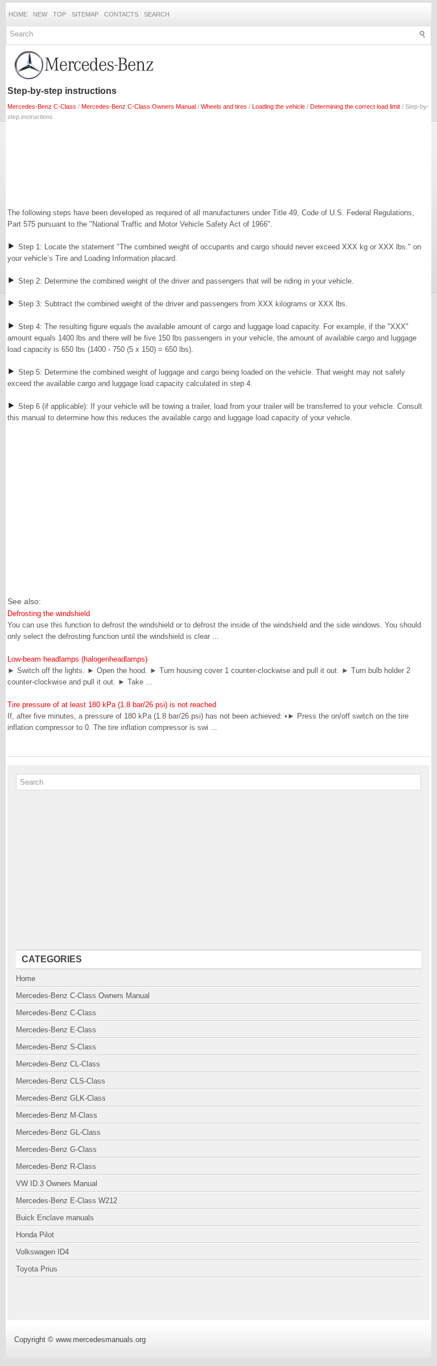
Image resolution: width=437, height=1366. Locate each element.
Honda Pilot (35, 1234)
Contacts (121, 14)
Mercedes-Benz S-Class (56, 1047)
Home (18, 14)
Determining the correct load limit (355, 106)
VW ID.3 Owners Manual (56, 1183)
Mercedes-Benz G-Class (56, 1149)
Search (157, 14)
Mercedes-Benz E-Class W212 (66, 1200)
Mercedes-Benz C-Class (41, 106)
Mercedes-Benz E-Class (56, 1029)
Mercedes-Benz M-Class (56, 1115)
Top (59, 14)
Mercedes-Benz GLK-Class (61, 1098)
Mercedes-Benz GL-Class (58, 1132)
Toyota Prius (36, 1269)
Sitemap (85, 14)
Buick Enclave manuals (55, 1217)
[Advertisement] (218, 162)
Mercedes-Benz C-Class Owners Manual (138, 106)
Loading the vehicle (278, 106)
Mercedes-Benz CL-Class (58, 1064)
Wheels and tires (224, 106)
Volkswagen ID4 (42, 1252)
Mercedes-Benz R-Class (56, 1166)
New (40, 14)
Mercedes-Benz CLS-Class (60, 1081)
